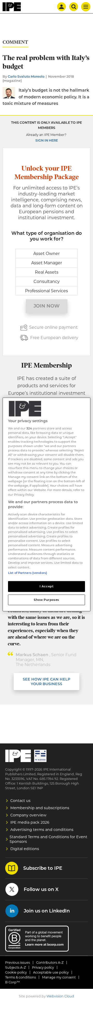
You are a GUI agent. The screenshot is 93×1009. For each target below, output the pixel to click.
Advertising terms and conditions (41, 829)
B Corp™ (12, 982)
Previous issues (17, 962)
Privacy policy (43, 967)
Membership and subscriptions (39, 808)
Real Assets (46, 272)
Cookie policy (16, 972)
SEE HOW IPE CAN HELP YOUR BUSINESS (46, 681)
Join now (47, 306)
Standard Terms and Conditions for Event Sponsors (48, 839)
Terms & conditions (20, 977)
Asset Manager (46, 262)
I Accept (47, 586)
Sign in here (46, 140)
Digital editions (24, 848)
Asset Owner (46, 253)
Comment (15, 42)
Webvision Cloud (60, 996)
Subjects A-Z (15, 967)
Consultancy (47, 281)
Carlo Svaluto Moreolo (26, 76)
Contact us (20, 800)
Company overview (28, 815)
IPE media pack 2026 (29, 822)
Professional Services (46, 290)
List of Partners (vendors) (27, 572)
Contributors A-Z (50, 962)
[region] (46, 504)
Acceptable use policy (51, 972)
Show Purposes (46, 599)
